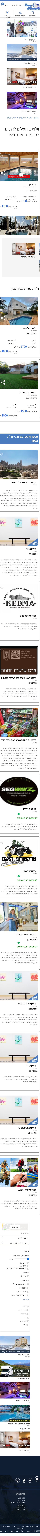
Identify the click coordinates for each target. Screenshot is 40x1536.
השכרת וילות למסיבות (18, 1502)
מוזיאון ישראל (31, 1065)
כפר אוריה (26, 187)
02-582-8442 (32, 1133)
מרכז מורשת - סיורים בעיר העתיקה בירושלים (18, 677)
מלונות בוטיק (20, 1507)
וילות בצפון (21, 1500)
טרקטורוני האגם (30, 871)
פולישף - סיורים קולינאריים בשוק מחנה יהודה (18, 740)
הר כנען (28, 1425)
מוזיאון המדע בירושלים (27, 1003)
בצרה (29, 1402)
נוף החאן (32, 184)
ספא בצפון (21, 1505)
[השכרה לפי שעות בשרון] (15, 1398)
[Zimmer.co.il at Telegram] (30, 1479)
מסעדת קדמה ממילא (27, 615)
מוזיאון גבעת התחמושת (27, 1127)
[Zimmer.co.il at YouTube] (36, 1477)
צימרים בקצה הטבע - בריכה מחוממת (19, 1424)
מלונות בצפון (21, 1509)
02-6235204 (33, 1195)
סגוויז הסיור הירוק (29, 808)
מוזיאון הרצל (31, 548)
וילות (30, 118)
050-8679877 (32, 939)
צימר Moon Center (24, 1355)
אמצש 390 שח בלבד (28, 257)
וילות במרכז (22, 118)
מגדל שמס (27, 1356)
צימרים (36, 118)
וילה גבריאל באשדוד (28, 328)
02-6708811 (33, 1071)
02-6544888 (33, 1009)
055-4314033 (31, 333)
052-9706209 (31, 190)
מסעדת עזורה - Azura (27, 1189)
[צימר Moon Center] (15, 1352)
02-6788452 (33, 683)
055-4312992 (31, 397)
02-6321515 (33, 554)
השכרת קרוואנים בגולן (23, 1378)
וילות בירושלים (11, 118)
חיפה (29, 1452)
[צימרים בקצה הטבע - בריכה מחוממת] (15, 1421)
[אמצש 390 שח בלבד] (15, 1448)
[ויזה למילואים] (14, 1236)
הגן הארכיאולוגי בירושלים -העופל (23, 482)
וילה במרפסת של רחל (27, 392)
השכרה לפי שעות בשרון (29, 111)
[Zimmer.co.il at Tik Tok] (17, 1479)
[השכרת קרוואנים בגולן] (15, 1376)
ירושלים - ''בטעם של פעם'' (25, 934)
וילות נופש (21, 1498)
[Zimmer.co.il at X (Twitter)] (24, 1479)
